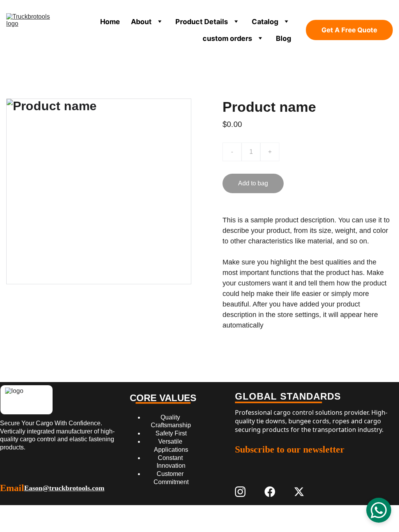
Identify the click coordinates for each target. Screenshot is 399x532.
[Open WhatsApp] (378, 510)
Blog (283, 38)
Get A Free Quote (349, 30)
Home (110, 22)
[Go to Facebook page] (270, 491)
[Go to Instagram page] (240, 491)
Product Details (201, 22)
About (141, 22)
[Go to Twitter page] (299, 491)
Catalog (265, 22)
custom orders (227, 38)
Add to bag (253, 183)
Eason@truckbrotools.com (64, 488)
